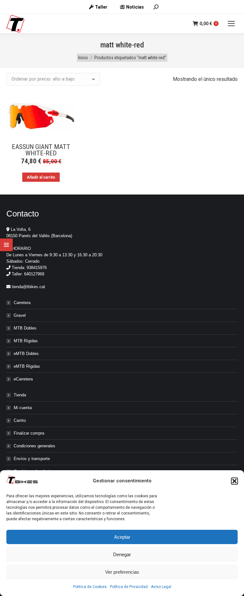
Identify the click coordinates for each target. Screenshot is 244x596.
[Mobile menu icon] (231, 23)
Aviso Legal (161, 587)
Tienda (20, 395)
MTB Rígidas (26, 340)
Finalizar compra (29, 433)
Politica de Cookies (90, 587)
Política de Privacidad (129, 587)
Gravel (20, 315)
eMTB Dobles (26, 353)
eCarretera (23, 379)
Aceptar (122, 537)
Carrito (20, 420)
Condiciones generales (34, 445)
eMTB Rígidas (27, 366)
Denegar (122, 554)
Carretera (22, 302)
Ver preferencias (122, 572)
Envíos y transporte (32, 458)
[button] (234, 481)
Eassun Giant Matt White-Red (41, 150)
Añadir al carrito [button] (41, 177)
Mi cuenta (23, 407)
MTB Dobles (25, 328)
